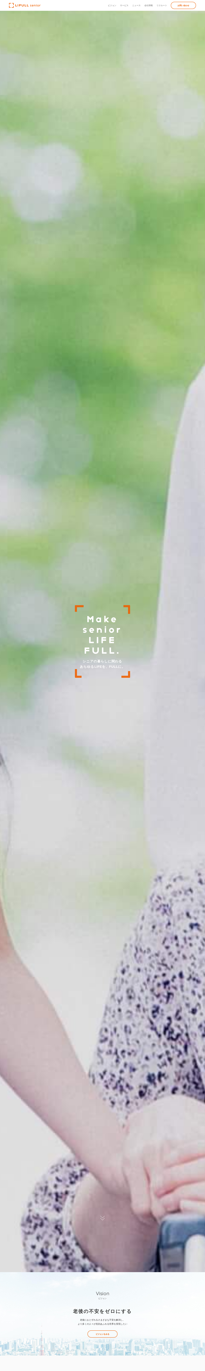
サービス (124, 5)
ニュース (136, 5)
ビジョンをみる (102, 1334)
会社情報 (148, 5)
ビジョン (112, 5)
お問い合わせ (183, 5)
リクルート (162, 5)
